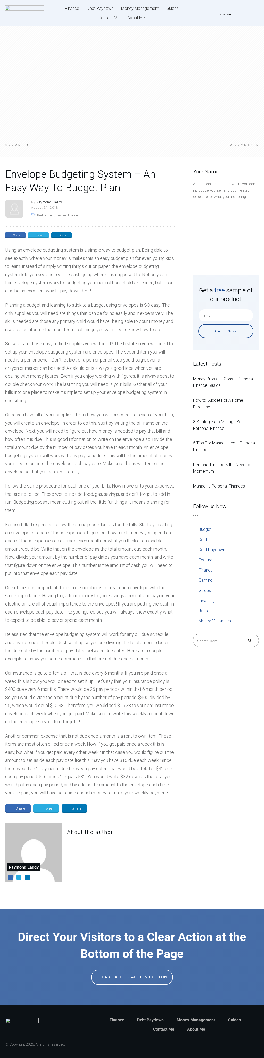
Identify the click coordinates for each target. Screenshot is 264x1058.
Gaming (205, 580)
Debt (203, 539)
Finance (206, 570)
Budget (205, 529)
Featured (207, 560)
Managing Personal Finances (219, 486)
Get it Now (225, 331)
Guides (205, 590)
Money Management (217, 620)
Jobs (203, 610)
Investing (207, 600)
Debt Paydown (212, 549)
